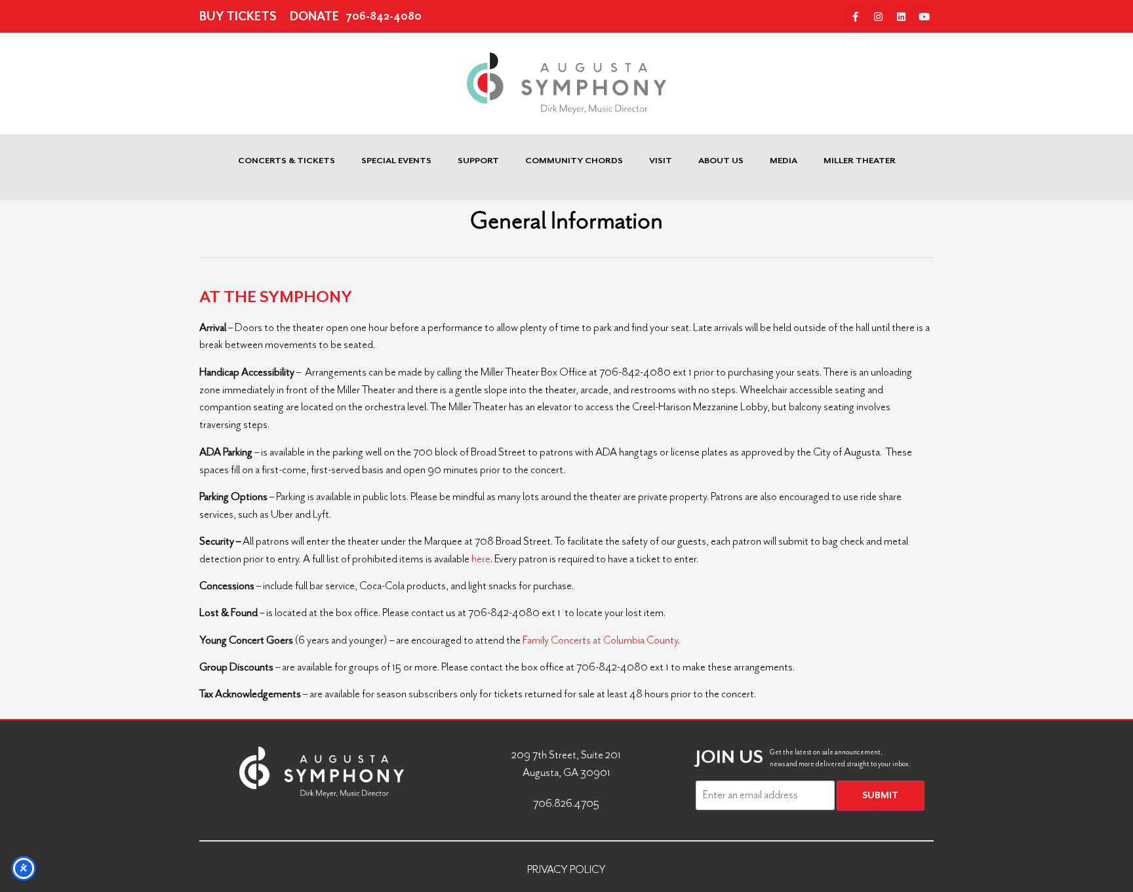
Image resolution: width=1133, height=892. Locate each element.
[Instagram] (878, 16)
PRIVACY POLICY (566, 869)
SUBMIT (880, 795)
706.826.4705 (566, 803)
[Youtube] (924, 16)
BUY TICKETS (238, 16)
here (480, 559)
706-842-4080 (384, 16)
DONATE (314, 16)
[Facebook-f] (855, 16)
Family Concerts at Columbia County (600, 640)
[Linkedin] (901, 16)
